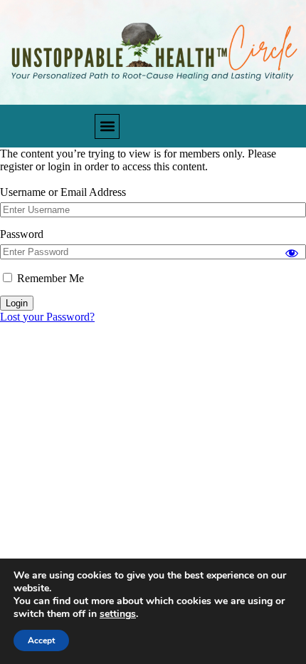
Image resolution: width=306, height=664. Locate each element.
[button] (107, 126)
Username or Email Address (63, 192)
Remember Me (49, 278)
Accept (41, 640)
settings (118, 614)
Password (21, 234)
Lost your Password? (47, 317)
